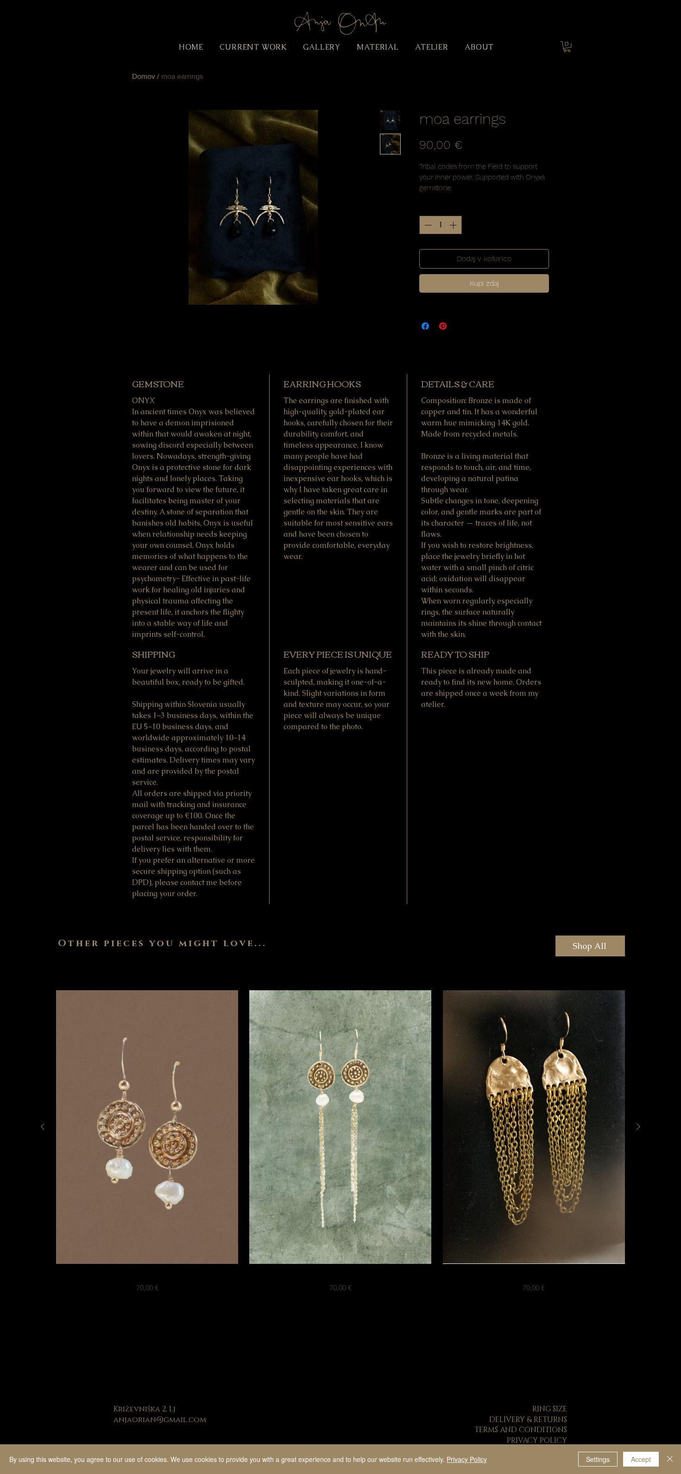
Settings (598, 1459)
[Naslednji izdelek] (638, 1126)
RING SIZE (549, 1409)
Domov (143, 76)
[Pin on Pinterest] (442, 326)
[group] (340, 1142)
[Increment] (454, 225)
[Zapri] (669, 1459)
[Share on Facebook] (425, 326)
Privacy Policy (467, 1459)
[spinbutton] (441, 225)
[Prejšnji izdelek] (42, 1126)
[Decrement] (427, 225)
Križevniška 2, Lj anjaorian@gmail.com (160, 1414)
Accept (641, 1459)
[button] (567, 46)
